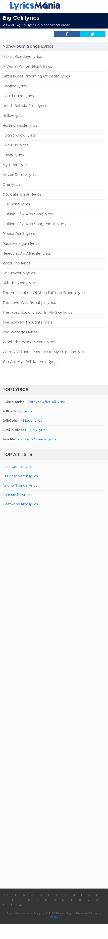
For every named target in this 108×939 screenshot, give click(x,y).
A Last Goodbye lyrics (22, 57)
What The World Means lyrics (29, 342)
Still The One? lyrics (20, 283)
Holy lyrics (38, 430)
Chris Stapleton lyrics (20, 476)
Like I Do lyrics (15, 145)
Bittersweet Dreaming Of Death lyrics (36, 76)
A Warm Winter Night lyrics (27, 66)
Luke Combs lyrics (18, 467)
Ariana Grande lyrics (20, 485)
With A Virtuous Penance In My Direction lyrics (44, 352)
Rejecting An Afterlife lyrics (27, 253)
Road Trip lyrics (16, 263)
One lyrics (11, 184)
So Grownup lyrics (19, 273)
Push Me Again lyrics (21, 244)
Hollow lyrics (13, 116)
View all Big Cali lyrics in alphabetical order (36, 25)
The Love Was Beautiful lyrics (29, 303)
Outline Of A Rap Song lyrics (28, 214)
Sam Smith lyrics (16, 495)
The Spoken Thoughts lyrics (27, 322)
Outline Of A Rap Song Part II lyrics (34, 224)
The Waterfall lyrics (20, 332)
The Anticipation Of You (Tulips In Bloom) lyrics (44, 293)
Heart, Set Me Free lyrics (25, 106)
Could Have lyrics (18, 96)
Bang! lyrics (22, 411)
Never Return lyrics (20, 175)
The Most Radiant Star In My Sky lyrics (37, 312)
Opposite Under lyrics (22, 194)
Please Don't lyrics (19, 234)
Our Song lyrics (16, 204)
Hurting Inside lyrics (20, 125)
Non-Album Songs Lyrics (28, 46)
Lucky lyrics (13, 155)
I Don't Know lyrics (19, 135)
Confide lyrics (15, 86)
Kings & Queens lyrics (38, 439)
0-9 (5, 895)
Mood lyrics (32, 420)
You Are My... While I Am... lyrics (30, 362)
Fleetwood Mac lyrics (20, 504)
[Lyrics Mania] (54, 6)
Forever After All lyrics (47, 402)
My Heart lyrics (16, 165)
